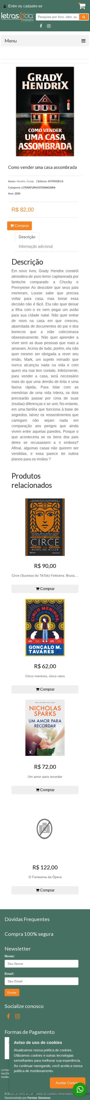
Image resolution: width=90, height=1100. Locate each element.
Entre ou (15, 6)
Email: (9, 973)
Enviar (12, 992)
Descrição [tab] (27, 237)
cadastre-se (32, 6)
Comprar (21, 226)
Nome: (10, 956)
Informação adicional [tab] (36, 246)
